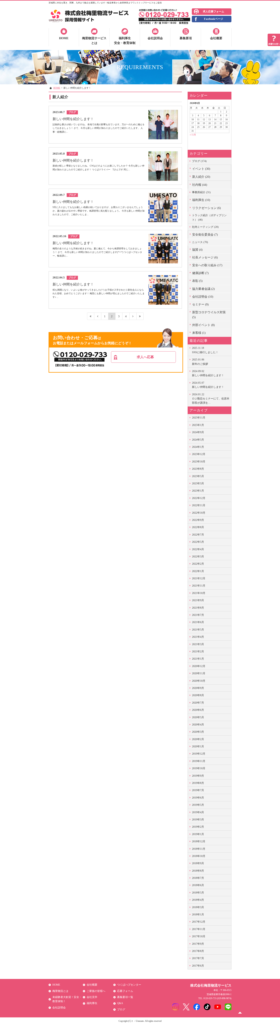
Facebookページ (213, 19)
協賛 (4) (197, 249)
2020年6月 (198, 710)
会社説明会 (155, 38)
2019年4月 (198, 812)
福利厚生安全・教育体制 (124, 41)
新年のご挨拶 (200, 361)
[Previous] (97, 316)
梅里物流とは (60, 991)
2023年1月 (198, 490)
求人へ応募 (145, 357)
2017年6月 (198, 965)
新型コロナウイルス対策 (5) (209, 314)
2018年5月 (198, 892)
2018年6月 (198, 885)
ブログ (121, 1009)
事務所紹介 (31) (201, 192)
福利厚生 (92, 1003)
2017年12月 (198, 921)
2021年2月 (198, 651)
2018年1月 (198, 914)
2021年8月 (198, 607)
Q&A (120, 1003)
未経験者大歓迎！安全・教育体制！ (67, 999)
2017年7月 (198, 958)
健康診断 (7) (200, 273)
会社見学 (92, 997)
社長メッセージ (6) (205, 257)
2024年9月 (198, 432)
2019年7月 (198, 790)
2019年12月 (198, 753)
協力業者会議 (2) (203, 289)
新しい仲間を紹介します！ (208, 373)
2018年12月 (198, 841)
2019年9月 (198, 775)
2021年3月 (198, 644)
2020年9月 (198, 688)
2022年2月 (198, 563)
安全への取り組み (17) (207, 265)
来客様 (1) (199, 333)
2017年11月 (198, 929)
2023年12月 (198, 454)
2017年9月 (198, 943)
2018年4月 (198, 899)
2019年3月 (198, 819)
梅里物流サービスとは (94, 41)
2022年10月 (198, 512)
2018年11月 (198, 848)
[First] (90, 316)
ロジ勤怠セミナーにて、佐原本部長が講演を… (210, 398)
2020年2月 (198, 739)
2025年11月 (198, 417)
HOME (64, 38)
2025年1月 (198, 425)
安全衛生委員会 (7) (205, 234)
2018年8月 (198, 870)
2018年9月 (198, 863)
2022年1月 (198, 571)
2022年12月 (198, 498)
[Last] (140, 316)
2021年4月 (198, 636)
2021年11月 (198, 585)
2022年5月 (198, 541)
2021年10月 (198, 593)
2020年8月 (198, 695)
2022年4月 (198, 549)
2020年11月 (198, 673)
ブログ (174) (199, 161)
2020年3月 (198, 731)
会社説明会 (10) (202, 296)
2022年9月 (198, 520)
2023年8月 (198, 468)
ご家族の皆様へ (96, 991)
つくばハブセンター (129, 984)
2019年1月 (198, 834)
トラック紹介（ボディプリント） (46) (209, 217)
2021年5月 (198, 629)
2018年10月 (198, 856)
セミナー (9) (200, 304)
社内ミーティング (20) (205, 227)
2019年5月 (198, 804)
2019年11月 (198, 761)
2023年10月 (198, 461)
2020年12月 (198, 666)
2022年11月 (198, 505)
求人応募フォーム (213, 11)
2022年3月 (198, 556)
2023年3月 (198, 483)
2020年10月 (198, 680)
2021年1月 (198, 658)
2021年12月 (198, 578)
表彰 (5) (197, 281)
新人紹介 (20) (201, 177)
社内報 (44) (199, 185)
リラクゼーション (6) (206, 208)
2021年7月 (198, 615)
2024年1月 (198, 447)
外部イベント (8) (203, 325)
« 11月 (193, 134)
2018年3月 (198, 907)
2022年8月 (198, 527)
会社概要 (216, 38)
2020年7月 (198, 702)
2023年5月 (198, 476)
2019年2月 (198, 826)
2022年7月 (198, 534)
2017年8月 (198, 951)
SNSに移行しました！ (205, 350)
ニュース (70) (200, 242)
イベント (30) (201, 169)
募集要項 (186, 38)
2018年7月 (198, 878)
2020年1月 (198, 746)
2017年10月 (198, 936)
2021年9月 (198, 600)
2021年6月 (198, 622)
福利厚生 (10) (201, 200)
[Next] (133, 316)
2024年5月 (198, 439)
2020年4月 (198, 724)
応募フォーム (125, 991)
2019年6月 (198, 797)
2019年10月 (198, 768)
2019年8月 (198, 783)
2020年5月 (198, 717)
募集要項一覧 (125, 997)
